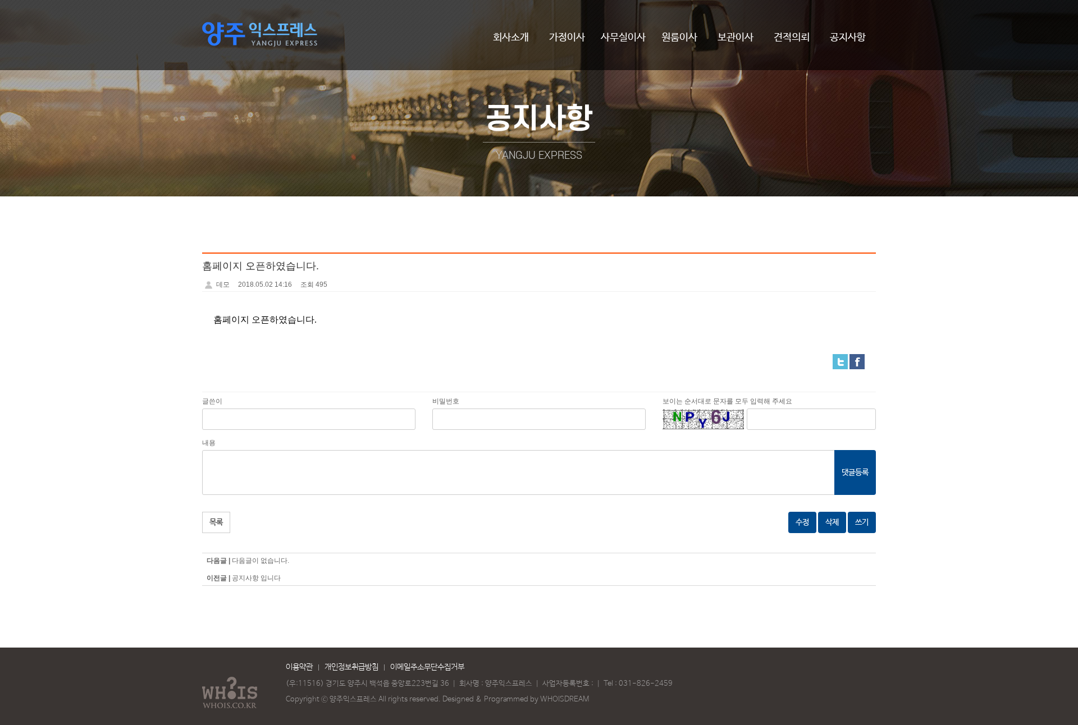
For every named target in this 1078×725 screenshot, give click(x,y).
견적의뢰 (792, 37)
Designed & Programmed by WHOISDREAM (515, 699)
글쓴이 (212, 401)
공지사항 (848, 37)
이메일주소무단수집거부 (427, 667)
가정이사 (567, 37)
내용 (209, 443)
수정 (802, 522)
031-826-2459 (646, 684)
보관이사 (735, 37)
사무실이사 (623, 37)
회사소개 (511, 37)
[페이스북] (857, 361)
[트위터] (840, 361)
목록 (216, 522)
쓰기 (862, 522)
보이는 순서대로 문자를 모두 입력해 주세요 (727, 401)
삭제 (832, 522)
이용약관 (299, 667)
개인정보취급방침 (351, 667)
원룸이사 (679, 37)
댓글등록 (855, 472)
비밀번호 (445, 401)
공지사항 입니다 (256, 578)
